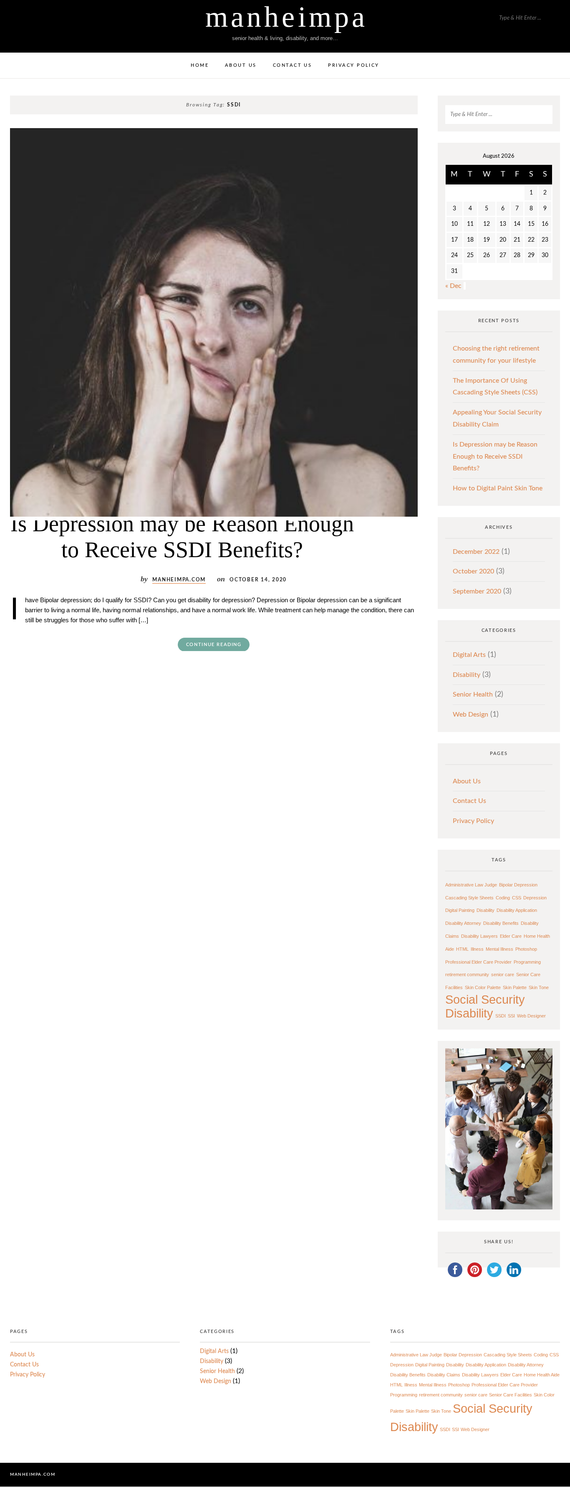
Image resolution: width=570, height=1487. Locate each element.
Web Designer (531, 1015)
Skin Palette (515, 987)
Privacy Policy (353, 65)
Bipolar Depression (518, 884)
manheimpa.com (179, 580)
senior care (502, 974)
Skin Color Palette (483, 987)
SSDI (500, 1015)
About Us (241, 65)
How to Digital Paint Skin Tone (497, 488)
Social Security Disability (485, 1006)
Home (200, 65)
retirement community (467, 974)
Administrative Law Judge (471, 884)
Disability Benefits (501, 923)
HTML (462, 949)
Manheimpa (286, 16)
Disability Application (517, 910)
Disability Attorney (463, 923)
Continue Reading (214, 644)
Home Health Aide (542, 1375)
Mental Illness (499, 949)
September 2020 (477, 591)
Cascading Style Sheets (469, 897)
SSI (511, 1015)
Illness (477, 949)
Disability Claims (443, 1375)
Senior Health (473, 694)
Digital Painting (459, 910)
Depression (535, 897)
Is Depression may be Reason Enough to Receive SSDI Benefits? (182, 536)
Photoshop (526, 949)
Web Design (470, 714)
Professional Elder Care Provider (478, 961)
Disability (466, 675)
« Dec (453, 286)
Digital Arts (469, 654)
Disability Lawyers (479, 936)
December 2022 (476, 551)
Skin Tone (539, 987)
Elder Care (511, 936)
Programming (527, 961)
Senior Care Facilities (510, 1395)
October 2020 (473, 571)
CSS (516, 897)
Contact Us (292, 65)
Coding (503, 897)
